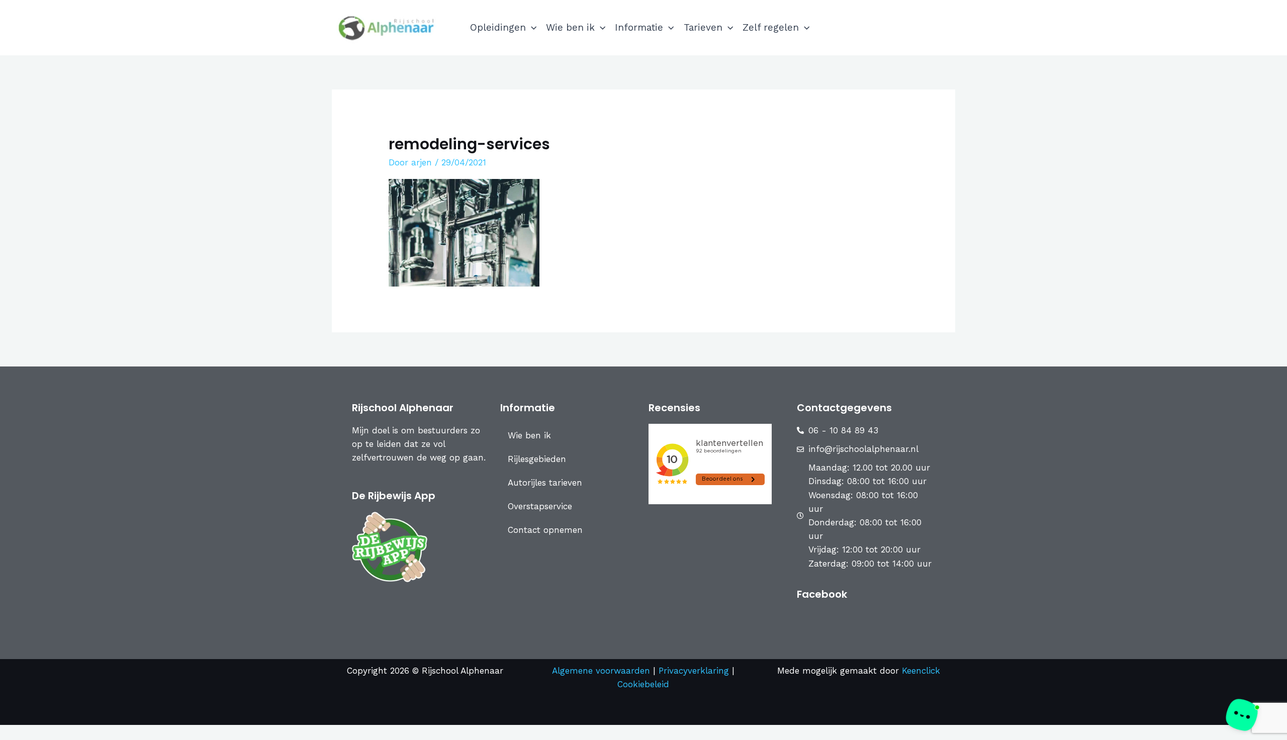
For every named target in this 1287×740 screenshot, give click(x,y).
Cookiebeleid (643, 684)
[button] (531, 27)
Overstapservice (540, 506)
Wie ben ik (570, 27)
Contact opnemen (545, 530)
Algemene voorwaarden (601, 671)
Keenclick (921, 671)
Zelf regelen (771, 27)
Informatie (639, 27)
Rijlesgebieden (537, 459)
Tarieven (703, 27)
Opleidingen (498, 27)
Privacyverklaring (695, 671)
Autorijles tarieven (545, 483)
